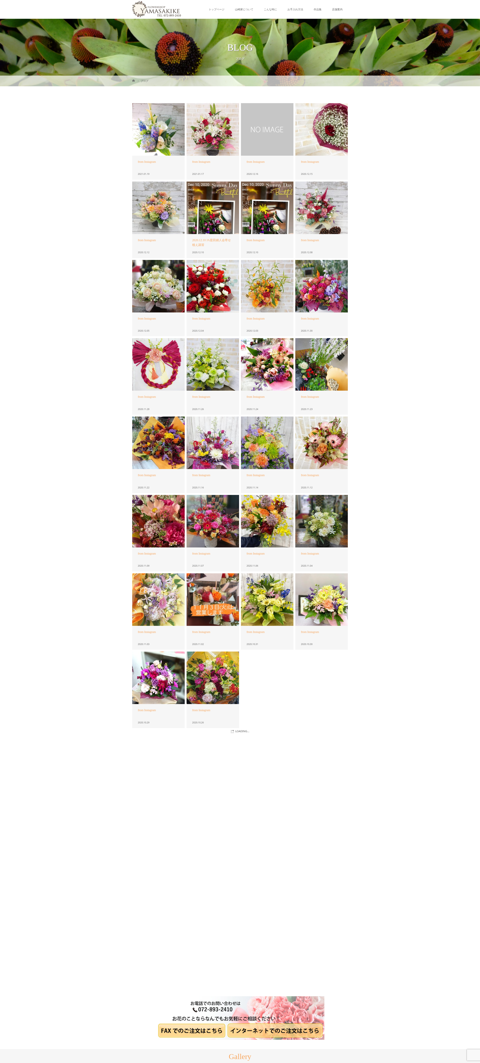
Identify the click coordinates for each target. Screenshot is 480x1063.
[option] (60, 996)
